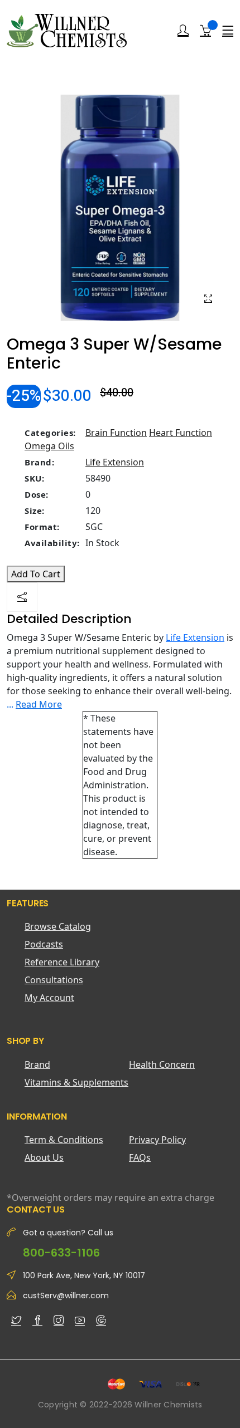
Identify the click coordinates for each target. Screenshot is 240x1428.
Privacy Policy (157, 1139)
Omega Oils (49, 446)
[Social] (22, 597)
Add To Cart (35, 574)
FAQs (140, 1157)
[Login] (183, 30)
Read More (39, 704)
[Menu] (227, 30)
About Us (44, 1157)
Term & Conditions (64, 1139)
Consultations (54, 980)
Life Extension (114, 462)
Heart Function (180, 432)
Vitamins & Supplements (76, 1082)
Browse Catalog (58, 926)
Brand (37, 1064)
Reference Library (62, 962)
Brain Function (116, 432)
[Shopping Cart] (205, 30)
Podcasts (44, 944)
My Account (49, 998)
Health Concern (162, 1064)
